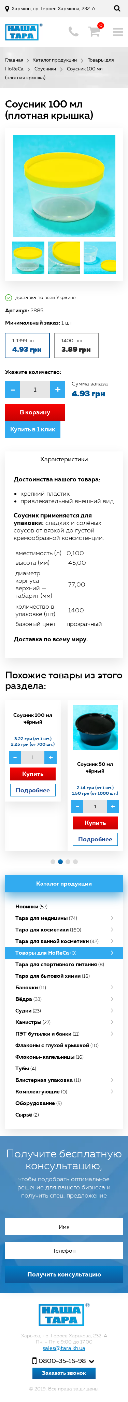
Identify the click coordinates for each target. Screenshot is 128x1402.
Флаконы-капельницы (49, 1056)
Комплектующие (41, 1091)
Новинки (31, 906)
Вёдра (28, 999)
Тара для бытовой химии (52, 975)
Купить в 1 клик (32, 429)
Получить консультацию (64, 1274)
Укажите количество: (33, 371)
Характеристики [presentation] (64, 459)
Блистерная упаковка (48, 1080)
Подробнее (33, 790)
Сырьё (27, 1114)
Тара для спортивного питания (59, 964)
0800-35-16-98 (62, 1361)
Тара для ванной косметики (57, 941)
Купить (32, 774)
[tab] (64, 459)
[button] (53, 861)
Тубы (25, 1068)
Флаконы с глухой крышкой (57, 1045)
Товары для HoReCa (45, 952)
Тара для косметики (48, 929)
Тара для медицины (46, 918)
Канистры (33, 1022)
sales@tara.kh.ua (64, 1348)
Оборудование (38, 1103)
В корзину (35, 412)
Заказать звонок (64, 1372)
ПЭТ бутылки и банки (47, 1033)
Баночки (30, 987)
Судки (28, 1010)
